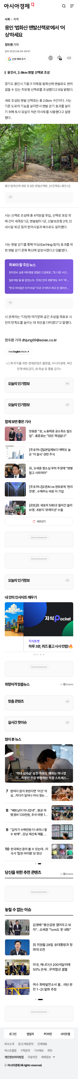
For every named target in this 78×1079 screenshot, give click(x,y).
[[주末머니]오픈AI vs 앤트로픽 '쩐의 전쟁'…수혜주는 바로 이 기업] (15, 495)
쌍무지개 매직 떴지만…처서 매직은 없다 (53, 927)
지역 (16, 19)
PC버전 (48, 1034)
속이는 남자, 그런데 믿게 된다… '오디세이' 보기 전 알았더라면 (52, 947)
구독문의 (25, 1050)
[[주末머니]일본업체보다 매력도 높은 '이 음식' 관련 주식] (15, 458)
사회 (7, 19)
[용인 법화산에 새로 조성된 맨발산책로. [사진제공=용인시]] (39, 153)
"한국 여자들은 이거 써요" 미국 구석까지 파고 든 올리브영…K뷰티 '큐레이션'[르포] (39, 288)
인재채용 (42, 1044)
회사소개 (9, 1044)
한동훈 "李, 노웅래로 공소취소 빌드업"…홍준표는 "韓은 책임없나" (50, 433)
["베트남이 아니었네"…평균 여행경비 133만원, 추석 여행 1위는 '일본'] (62, 819)
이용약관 (32, 1057)
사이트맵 (65, 1034)
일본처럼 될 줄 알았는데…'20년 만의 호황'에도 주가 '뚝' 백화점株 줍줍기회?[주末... (39, 280)
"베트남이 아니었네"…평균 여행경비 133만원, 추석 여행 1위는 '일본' (29, 815)
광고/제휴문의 (25, 1044)
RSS (50, 1050)
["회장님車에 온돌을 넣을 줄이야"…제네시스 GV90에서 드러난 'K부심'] (17, 974)
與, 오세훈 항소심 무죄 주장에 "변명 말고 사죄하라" (51, 470)
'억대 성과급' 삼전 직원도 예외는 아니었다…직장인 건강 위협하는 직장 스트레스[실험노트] (41, 778)
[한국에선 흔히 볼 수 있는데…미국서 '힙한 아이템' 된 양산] (62, 858)
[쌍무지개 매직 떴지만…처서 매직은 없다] (17, 934)
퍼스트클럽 (10, 1050)
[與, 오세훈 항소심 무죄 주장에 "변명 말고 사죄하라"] (15, 477)
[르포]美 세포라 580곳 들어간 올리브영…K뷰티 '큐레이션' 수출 (50, 507)
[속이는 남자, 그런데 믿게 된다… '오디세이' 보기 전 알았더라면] (17, 954)
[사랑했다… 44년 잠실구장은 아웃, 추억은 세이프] (17, 994)
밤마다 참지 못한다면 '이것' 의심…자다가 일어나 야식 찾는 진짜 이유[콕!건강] (29, 795)
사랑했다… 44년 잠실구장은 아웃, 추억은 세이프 (51, 987)
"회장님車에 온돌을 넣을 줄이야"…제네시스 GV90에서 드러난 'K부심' (52, 967)
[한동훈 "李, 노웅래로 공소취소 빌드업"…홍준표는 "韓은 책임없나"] (15, 440)
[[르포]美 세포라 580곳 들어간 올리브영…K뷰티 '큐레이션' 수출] (15, 514)
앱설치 (30, 1034)
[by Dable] (66, 874)
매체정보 (46, 1057)
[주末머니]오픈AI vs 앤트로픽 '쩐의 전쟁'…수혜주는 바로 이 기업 (51, 489)
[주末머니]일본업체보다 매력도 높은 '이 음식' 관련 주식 (50, 452)
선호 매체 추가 (18, 59)
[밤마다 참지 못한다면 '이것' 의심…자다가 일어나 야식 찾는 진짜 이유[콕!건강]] (62, 800)
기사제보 (39, 1050)
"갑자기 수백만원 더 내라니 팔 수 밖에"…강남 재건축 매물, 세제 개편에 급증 (28, 834)
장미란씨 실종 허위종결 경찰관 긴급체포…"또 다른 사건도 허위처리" (39, 272)
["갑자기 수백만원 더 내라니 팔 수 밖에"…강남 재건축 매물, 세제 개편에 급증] (62, 838)
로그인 (12, 1034)
